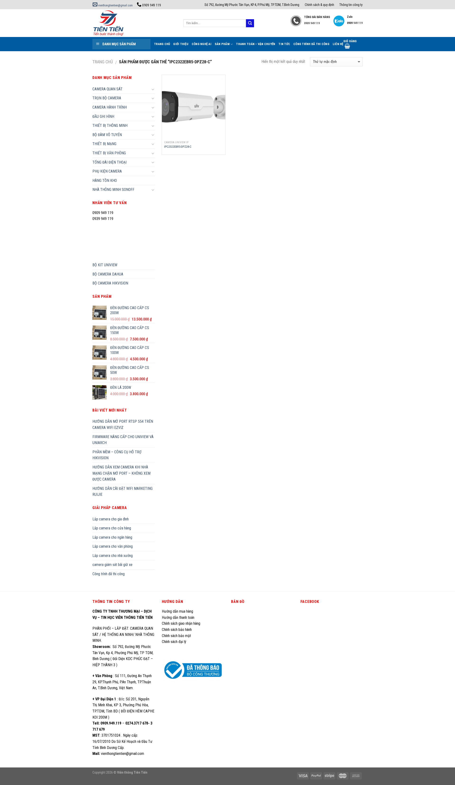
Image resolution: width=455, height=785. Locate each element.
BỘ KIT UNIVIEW (104, 265)
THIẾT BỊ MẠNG (104, 144)
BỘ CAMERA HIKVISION (110, 283)
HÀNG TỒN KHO (104, 180)
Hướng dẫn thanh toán (178, 617)
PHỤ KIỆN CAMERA (107, 171)
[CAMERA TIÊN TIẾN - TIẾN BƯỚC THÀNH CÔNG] (134, 23)
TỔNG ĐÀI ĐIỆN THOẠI (109, 162)
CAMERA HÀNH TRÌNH (109, 107)
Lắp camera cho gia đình (110, 519)
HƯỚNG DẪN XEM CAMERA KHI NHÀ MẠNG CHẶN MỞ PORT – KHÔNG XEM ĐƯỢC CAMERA (121, 473)
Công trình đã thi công (311, 44)
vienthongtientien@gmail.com (115, 5)
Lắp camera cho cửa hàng (111, 528)
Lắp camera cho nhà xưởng (112, 555)
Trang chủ (102, 61)
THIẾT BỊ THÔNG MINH (109, 125)
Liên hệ (338, 44)
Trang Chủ (162, 44)
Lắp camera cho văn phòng (112, 546)
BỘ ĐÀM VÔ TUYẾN (107, 135)
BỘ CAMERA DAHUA (107, 274)
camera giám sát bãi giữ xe (112, 564)
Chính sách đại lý (174, 641)
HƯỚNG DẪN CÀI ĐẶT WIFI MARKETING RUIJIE (122, 491)
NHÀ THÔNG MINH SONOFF (113, 189)
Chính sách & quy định (319, 5)
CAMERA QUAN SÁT (107, 89)
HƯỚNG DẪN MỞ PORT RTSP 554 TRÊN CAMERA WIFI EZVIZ (122, 424)
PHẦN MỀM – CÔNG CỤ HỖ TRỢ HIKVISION (116, 455)
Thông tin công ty (351, 5)
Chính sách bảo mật (176, 636)
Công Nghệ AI (201, 44)
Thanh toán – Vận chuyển (255, 44)
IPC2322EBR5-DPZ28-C (177, 146)
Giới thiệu (180, 44)
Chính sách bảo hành (177, 629)
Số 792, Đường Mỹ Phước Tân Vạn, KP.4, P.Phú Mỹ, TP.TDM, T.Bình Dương (252, 5)
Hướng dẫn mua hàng (177, 611)
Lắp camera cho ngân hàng (112, 537)
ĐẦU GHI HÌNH (103, 116)
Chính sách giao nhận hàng (181, 623)
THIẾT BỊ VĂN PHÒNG (109, 153)
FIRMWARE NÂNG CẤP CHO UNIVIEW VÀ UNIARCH (123, 440)
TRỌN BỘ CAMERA (106, 98)
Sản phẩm (222, 44)
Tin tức (284, 44)
